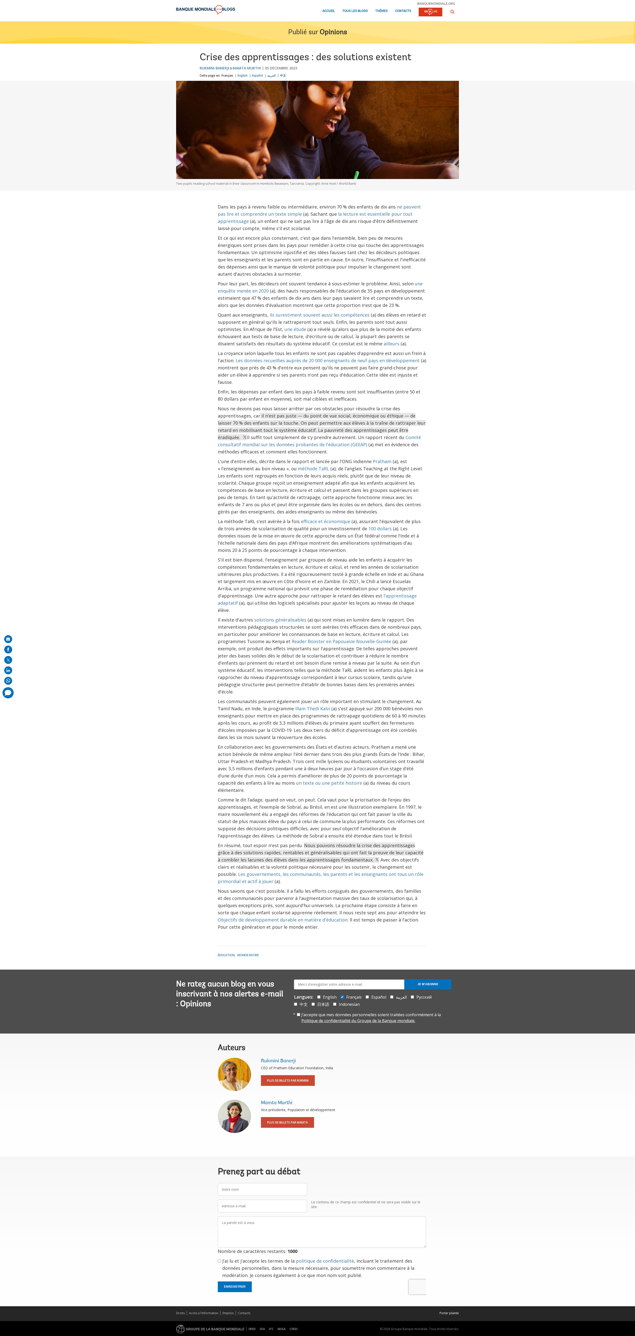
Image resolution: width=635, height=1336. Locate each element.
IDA (262, 1329)
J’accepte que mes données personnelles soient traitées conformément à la (371, 1017)
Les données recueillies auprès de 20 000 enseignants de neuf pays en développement (328, 360)
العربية (271, 75)
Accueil (328, 11)
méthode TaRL (313, 469)
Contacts (403, 11)
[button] (452, 12)
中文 (283, 75)
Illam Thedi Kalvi (312, 709)
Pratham (382, 461)
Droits (180, 1313)
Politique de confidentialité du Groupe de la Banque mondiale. (358, 1020)
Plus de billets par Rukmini (288, 1080)
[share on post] (8, 660)
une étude (295, 329)
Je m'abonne (427, 984)
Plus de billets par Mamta (287, 1122)
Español (257, 75)
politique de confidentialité (325, 1261)
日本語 (323, 1004)
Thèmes (381, 11)
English (243, 75)
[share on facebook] (8, 649)
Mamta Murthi (247, 68)
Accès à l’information (203, 1313)
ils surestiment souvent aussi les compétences (320, 315)
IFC (271, 1329)
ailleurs (391, 344)
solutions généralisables (280, 620)
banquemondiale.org (436, 3)
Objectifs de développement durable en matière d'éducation (283, 920)
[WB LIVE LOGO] (430, 12)
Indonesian (349, 1004)
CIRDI (293, 1329)
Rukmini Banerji (214, 68)
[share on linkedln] (8, 670)
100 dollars (380, 529)
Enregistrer (235, 1286)
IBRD (252, 1329)
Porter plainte (449, 1313)
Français (227, 75)
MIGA (282, 1329)
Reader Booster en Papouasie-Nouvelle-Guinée (341, 641)
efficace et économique (325, 521)
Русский (424, 997)
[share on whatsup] (8, 681)
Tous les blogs (355, 11)
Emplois (228, 1313)
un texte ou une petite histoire (329, 783)
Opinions (333, 32)
